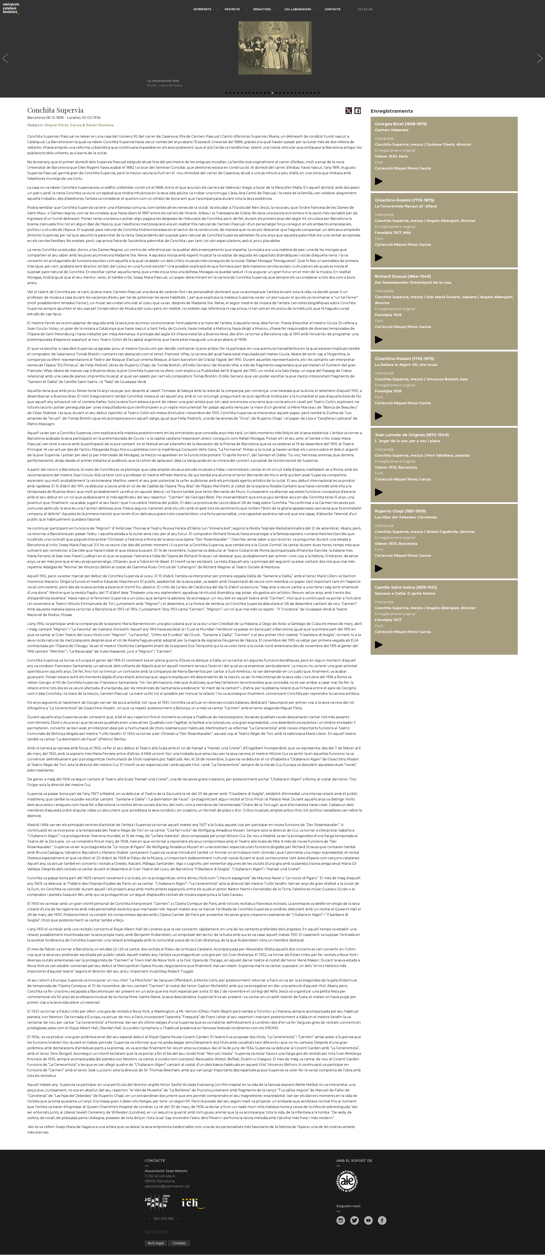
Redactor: (54, 125)
